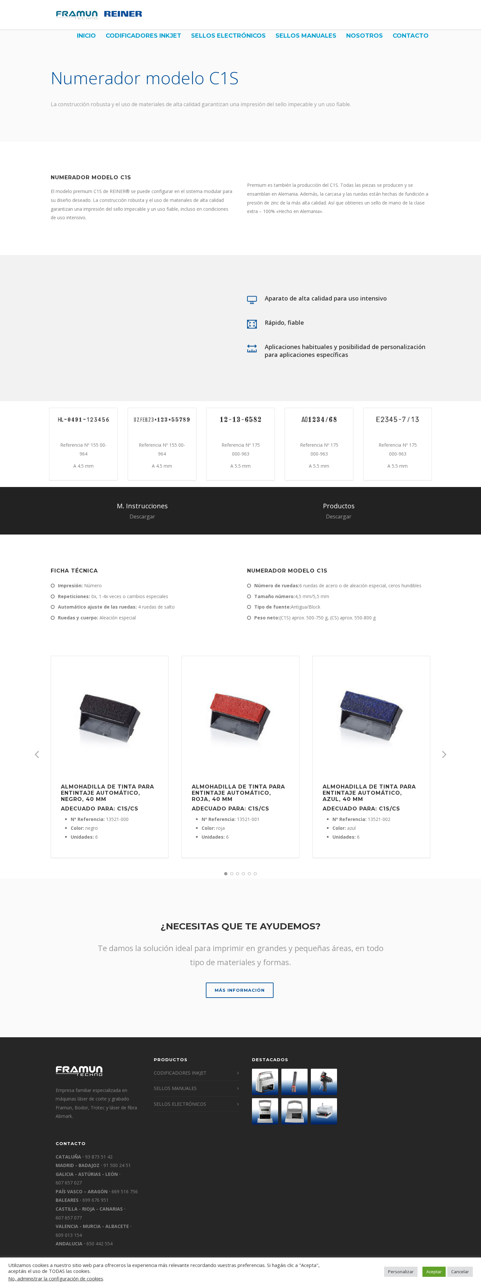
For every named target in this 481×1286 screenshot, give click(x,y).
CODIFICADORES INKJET (143, 35)
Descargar (142, 516)
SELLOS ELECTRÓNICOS (228, 35)
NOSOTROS (364, 35)
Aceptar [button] (434, 1272)
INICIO (86, 35)
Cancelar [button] (460, 1272)
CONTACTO (411, 35)
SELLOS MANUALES (306, 35)
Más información (240, 990)
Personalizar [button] (401, 1272)
